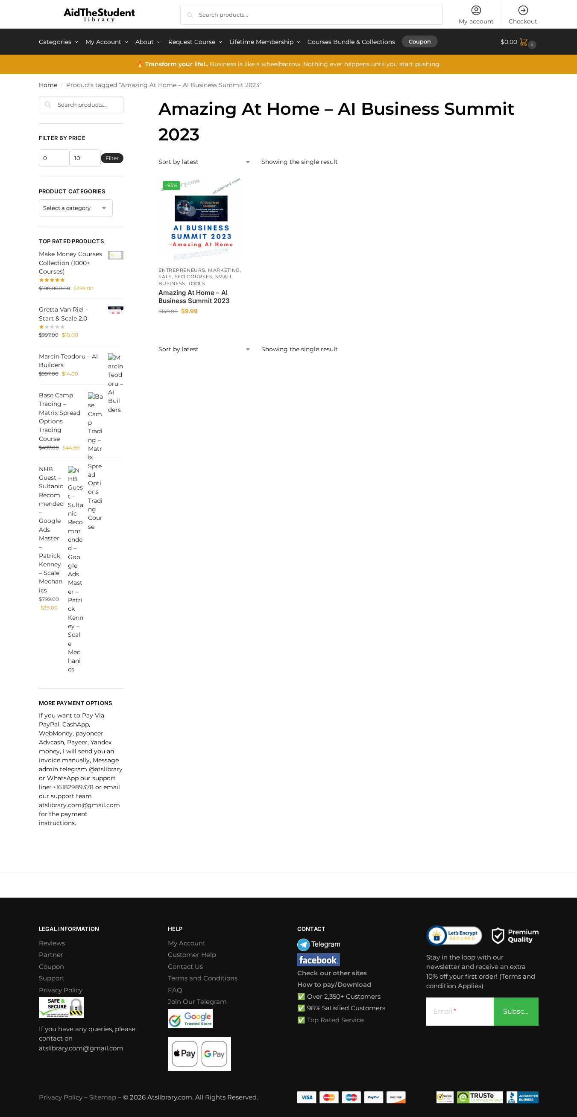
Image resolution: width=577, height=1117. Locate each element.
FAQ (175, 990)
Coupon (51, 966)
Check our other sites (332, 973)
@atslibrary (106, 769)
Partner (51, 955)
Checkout (523, 21)
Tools (196, 283)
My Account (186, 943)
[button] (520, 42)
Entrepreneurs (181, 270)
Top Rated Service (335, 1020)
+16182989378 (73, 787)
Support (51, 978)
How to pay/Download (334, 984)
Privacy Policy (60, 990)
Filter (112, 158)
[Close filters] (126, 101)
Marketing (224, 270)
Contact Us (185, 966)
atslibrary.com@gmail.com (79, 805)
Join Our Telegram (197, 1001)
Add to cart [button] (201, 329)
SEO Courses (194, 277)
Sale (165, 277)
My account (476, 21)
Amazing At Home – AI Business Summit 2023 (194, 297)
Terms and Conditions (202, 978)
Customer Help (192, 955)
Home (48, 85)
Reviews (52, 943)
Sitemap (102, 1097)
